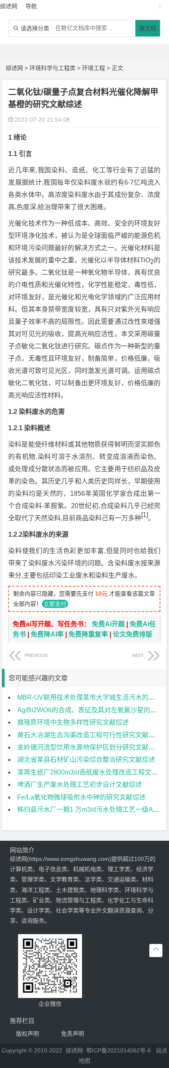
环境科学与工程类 (52, 68)
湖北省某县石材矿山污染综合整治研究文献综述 (86, 759)
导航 (31, 6)
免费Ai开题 (108, 624)
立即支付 (54, 604)
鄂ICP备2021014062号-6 (118, 1050)
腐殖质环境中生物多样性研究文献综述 (73, 722)
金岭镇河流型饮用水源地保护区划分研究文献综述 (89, 747)
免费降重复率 (88, 634)
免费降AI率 (47, 634)
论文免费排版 (132, 634)
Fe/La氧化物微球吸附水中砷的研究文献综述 (81, 797)
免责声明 (72, 1033)
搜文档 (147, 28)
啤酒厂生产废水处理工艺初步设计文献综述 (79, 784)
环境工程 (93, 68)
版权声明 (27, 1033)
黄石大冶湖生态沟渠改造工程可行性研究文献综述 (89, 735)
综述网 (14, 68)
